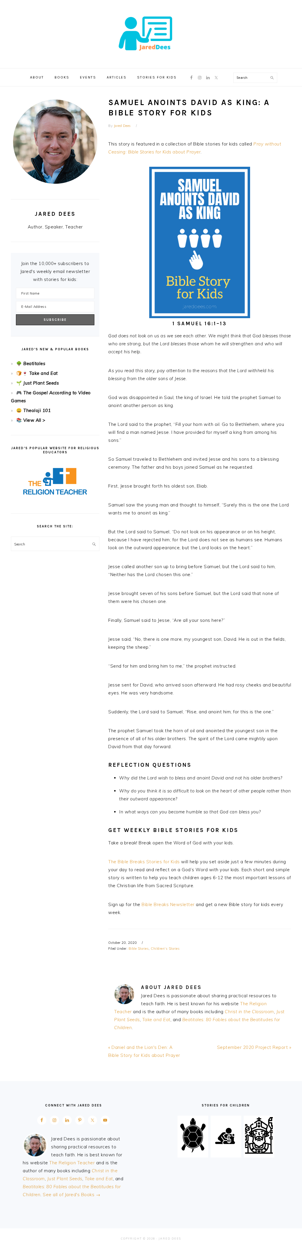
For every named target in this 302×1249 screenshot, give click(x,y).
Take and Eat (156, 1019)
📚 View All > (30, 420)
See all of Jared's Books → (71, 1194)
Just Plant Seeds (41, 383)
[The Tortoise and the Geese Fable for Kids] (193, 1152)
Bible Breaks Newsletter (168, 904)
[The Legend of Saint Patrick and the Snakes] (259, 1152)
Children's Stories (165, 948)
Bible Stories (139, 948)
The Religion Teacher (72, 1162)
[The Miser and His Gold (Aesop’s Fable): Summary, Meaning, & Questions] (226, 1152)
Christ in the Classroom (249, 1011)
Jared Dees (151, 32)
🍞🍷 (22, 373)
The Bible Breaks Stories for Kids (144, 861)
